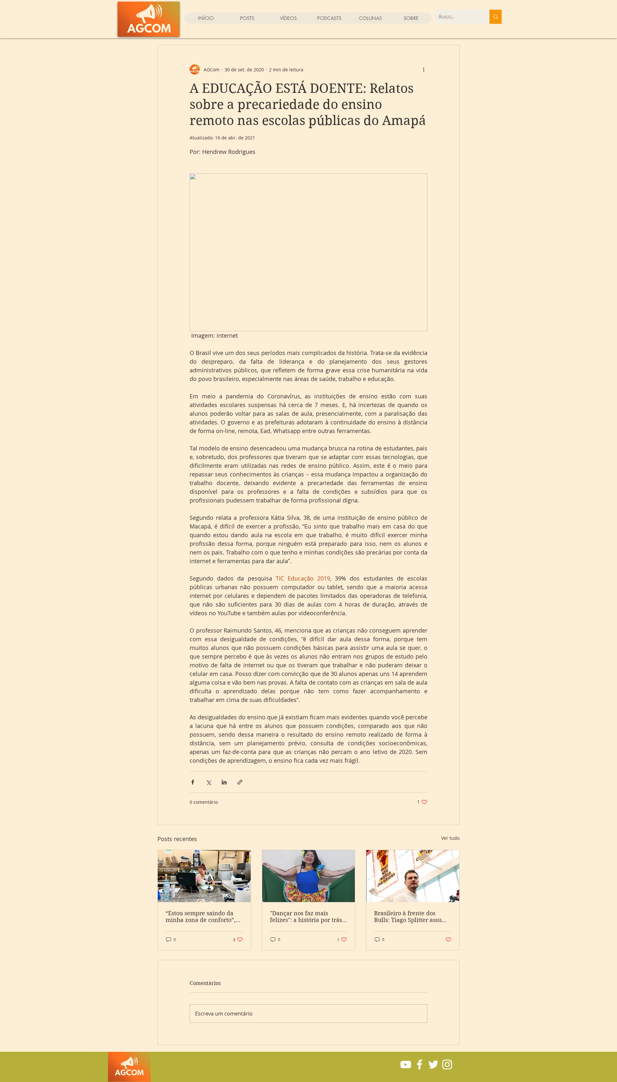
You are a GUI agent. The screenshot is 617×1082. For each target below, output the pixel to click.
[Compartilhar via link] (240, 782)
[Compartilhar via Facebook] (193, 782)
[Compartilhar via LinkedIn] (224, 782)
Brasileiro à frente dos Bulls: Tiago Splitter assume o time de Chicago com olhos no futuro (412, 916)
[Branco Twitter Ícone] (433, 1064)
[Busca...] (495, 17)
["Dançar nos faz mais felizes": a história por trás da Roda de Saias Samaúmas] (308, 876)
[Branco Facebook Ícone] (419, 1064)
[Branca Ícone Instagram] (447, 1064)
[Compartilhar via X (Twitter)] (208, 782)
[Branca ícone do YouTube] (405, 1064)
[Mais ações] (423, 69)
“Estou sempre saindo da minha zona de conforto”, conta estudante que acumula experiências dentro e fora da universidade (200, 916)
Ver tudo (450, 838)
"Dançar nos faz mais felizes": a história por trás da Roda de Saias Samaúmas (306, 916)
